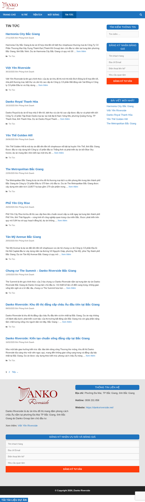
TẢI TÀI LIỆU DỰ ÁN (14, 500)
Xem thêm (81, 51)
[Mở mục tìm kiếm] (141, 14)
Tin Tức (12, 56)
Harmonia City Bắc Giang (23, 34)
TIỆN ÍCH (37, 14)
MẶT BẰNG (53, 14)
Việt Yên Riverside (18, 67)
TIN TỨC (69, 14)
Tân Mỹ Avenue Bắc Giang (23, 236)
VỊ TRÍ (24, 14)
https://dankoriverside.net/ (100, 407)
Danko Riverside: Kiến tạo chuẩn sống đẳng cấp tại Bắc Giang (48, 338)
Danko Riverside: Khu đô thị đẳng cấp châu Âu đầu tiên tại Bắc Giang (53, 304)
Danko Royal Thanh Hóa (22, 101)
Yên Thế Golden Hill (19, 135)
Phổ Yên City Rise (18, 203)
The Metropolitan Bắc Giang (24, 169)
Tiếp (15, 372)
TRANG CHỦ (9, 14)
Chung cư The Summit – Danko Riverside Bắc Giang (41, 270)
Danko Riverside (82, 490)
